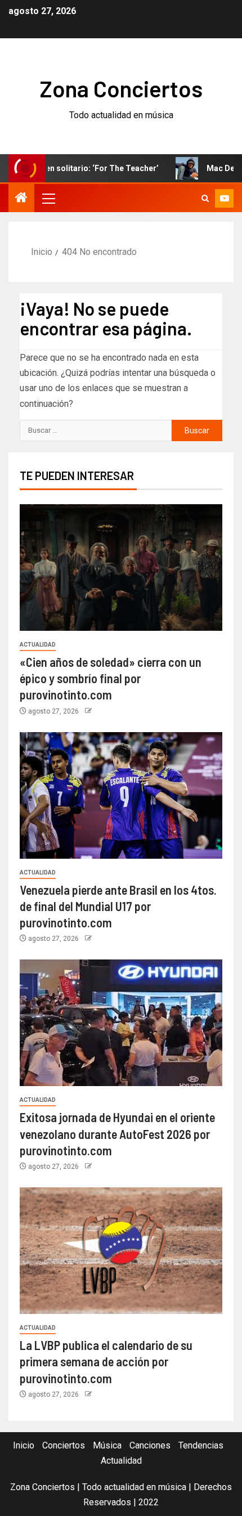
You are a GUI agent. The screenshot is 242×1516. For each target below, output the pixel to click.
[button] (48, 198)
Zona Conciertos (121, 88)
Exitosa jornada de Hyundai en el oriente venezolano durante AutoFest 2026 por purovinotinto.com (117, 1134)
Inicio (23, 1445)
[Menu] (48, 198)
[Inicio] (21, 199)
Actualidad (38, 645)
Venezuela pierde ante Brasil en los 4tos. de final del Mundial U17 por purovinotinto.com (118, 906)
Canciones (150, 1445)
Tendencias (200, 1445)
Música (107, 1445)
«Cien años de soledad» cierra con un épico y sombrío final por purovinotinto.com (110, 678)
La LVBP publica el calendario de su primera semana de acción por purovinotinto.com (106, 1361)
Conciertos (63, 1445)
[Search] (205, 198)
